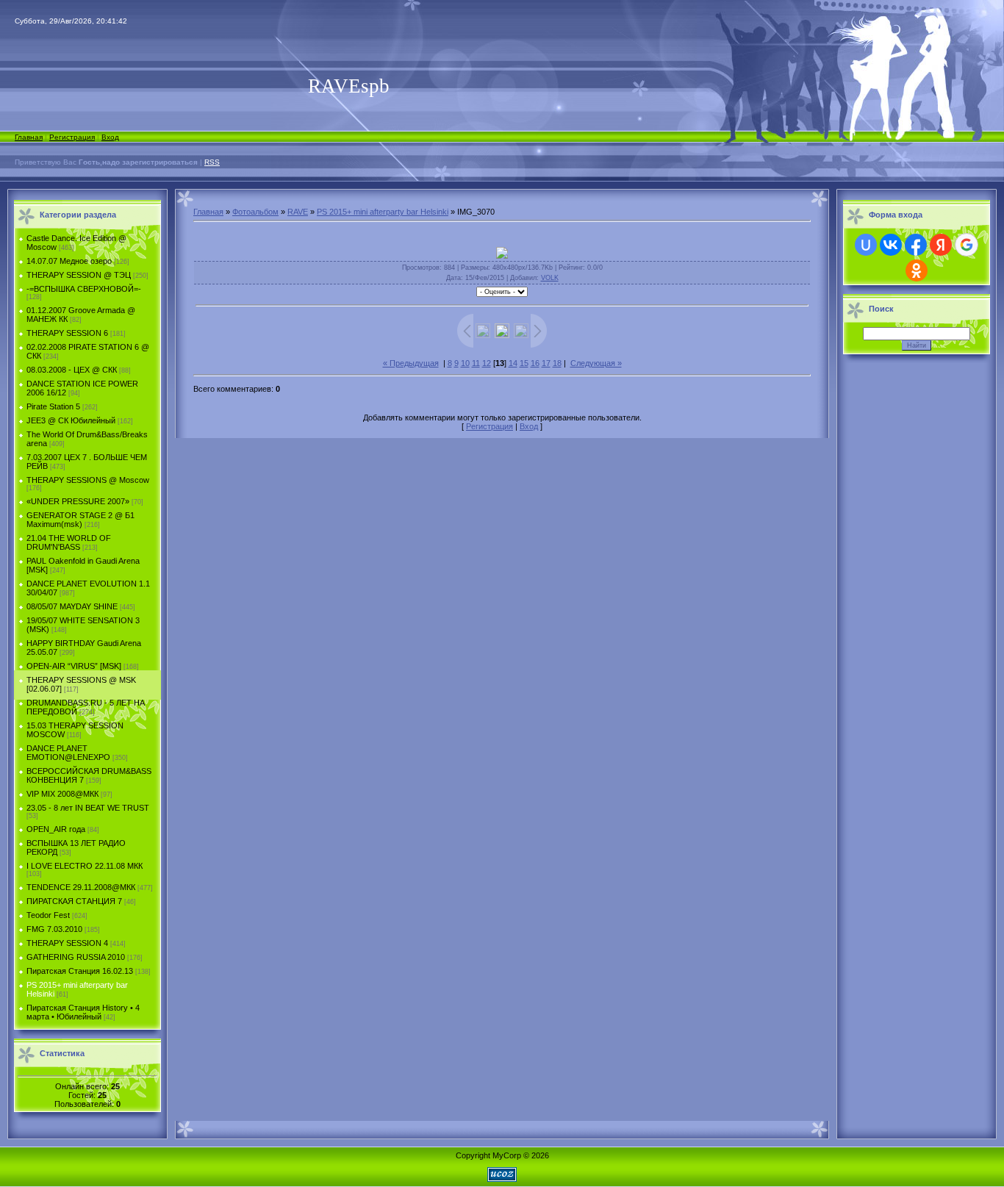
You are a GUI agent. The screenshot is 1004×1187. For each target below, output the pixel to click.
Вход (110, 137)
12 (486, 363)
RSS (212, 162)
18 (557, 363)
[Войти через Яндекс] (941, 245)
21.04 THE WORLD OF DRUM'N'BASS (68, 542)
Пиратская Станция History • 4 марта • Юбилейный (83, 1012)
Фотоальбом (255, 211)
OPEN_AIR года (55, 829)
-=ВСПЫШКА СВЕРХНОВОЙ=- (83, 288)
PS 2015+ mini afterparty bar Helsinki (382, 211)
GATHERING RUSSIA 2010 (75, 957)
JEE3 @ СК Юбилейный (70, 420)
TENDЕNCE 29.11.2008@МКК (80, 887)
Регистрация (72, 137)
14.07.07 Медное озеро (69, 261)
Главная (29, 137)
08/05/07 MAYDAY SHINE (72, 606)
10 (465, 363)
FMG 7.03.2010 (54, 929)
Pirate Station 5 (53, 406)
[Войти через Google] (966, 245)
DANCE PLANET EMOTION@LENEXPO (68, 752)
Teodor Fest (48, 915)
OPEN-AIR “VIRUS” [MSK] (73, 665)
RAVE (297, 211)
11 (476, 363)
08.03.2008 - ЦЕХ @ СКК (71, 369)
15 (524, 363)
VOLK (550, 277)
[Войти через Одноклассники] (917, 270)
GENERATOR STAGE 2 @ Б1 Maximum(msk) (80, 519)
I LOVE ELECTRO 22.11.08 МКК (84, 865)
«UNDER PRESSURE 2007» (77, 501)
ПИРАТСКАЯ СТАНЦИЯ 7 (74, 901)
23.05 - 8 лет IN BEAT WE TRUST (87, 807)
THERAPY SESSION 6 (67, 333)
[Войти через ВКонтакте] (891, 245)
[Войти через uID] (866, 245)
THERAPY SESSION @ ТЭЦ (78, 274)
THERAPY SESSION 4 (67, 943)
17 (546, 363)
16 (535, 363)
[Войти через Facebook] (916, 245)
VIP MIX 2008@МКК (62, 793)
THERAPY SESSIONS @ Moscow (87, 480)
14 (513, 363)
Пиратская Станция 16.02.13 (79, 971)
